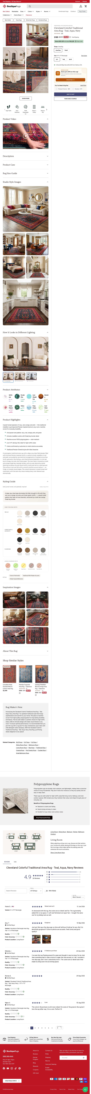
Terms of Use (62, 1089)
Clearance (29, 15)
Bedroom (69, 832)
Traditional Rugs (41, 748)
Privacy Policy (53, 1089)
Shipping (47, 1057)
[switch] (45, 891)
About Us (36, 1050)
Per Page (59, 1026)
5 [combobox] (57, 1028)
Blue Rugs (31, 748)
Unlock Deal (70, 79)
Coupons (35, 1070)
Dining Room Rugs (21, 745)
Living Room (54, 832)
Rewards (35, 1066)
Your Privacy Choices (82, 1089)
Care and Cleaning (50, 1064)
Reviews (35, 1054)
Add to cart (70, 94)
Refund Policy (71, 1089)
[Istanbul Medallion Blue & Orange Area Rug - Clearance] (41, 674)
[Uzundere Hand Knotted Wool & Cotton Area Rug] (9, 674)
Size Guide (84, 55)
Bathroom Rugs (33, 745)
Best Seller (8, 20)
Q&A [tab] (15, 862)
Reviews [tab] (7, 862)
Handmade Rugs (63, 11)
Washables (15, 11)
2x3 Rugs (34, 742)
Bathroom (81, 832)
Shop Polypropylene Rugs (43, 817)
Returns (47, 1061)
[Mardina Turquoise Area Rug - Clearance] (25, 674)
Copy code (79, 41)
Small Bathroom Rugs (22, 753)
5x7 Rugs (27, 742)
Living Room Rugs (21, 748)
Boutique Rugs (9, 1089)
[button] (86, 6)
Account (77, 1)
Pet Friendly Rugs (31, 750)
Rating (31, 888)
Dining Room (62, 832)
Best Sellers (6, 11)
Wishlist (84, 1)
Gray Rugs (19, 20)
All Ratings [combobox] (33, 891)
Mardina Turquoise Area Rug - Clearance (25, 685)
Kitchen (75, 832)
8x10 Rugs (19, 742)
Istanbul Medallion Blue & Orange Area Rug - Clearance (41, 686)
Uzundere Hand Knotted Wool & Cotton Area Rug (8, 686)
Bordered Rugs (43, 20)
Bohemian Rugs (30, 20)
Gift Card (36, 1073)
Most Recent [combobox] (77, 897)
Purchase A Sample (70, 98)
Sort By (74, 895)
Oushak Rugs (42, 750)
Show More (25, 98)
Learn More (83, 85)
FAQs (47, 1054)
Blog (34, 1063)
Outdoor (73, 11)
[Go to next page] (52, 1028)
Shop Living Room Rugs (58, 852)
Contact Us (48, 1050)
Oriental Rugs (20, 750)
